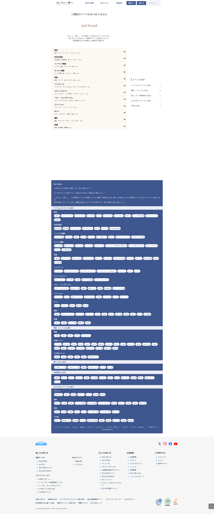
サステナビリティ (136, 463)
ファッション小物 (90, 297)
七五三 (117, 344)
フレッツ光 (106, 463)
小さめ (84, 412)
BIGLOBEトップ (96, 503)
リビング (71, 378)
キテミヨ (90, 427)
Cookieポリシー (130, 499)
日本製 (74, 394)
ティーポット (108, 258)
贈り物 (79, 305)
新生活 (115, 348)
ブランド (133, 460)
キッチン (64, 378)
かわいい (57, 420)
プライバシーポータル (113, 499)
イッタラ (89, 394)
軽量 (71, 412)
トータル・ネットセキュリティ (50, 485)
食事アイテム (92, 288)
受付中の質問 (89, 3)
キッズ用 (110, 367)
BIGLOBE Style (135, 473)
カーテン (137, 271)
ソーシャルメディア (137, 476)
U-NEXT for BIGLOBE (47, 489)
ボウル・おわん (77, 258)
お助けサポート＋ (45, 479)
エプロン (57, 250)
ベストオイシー (99, 427)
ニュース (133, 467)
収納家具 (57, 220)
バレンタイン (80, 348)
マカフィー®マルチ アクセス (111, 484)
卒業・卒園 (108, 348)
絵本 (84, 288)
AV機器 (88, 323)
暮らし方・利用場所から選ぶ (141, 95)
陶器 (71, 403)
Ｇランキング (59, 427)
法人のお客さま (105, 452)
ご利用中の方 (160, 452)
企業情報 (130, 452)
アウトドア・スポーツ (68, 314)
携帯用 (57, 412)
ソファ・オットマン (67, 216)
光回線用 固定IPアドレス (110, 470)
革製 (129, 403)
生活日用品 (58, 228)
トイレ (117, 378)
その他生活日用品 (115, 228)
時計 (77, 237)
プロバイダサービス (109, 467)
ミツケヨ (132, 427)
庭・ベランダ (125, 378)
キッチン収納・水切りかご (136, 246)
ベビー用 (103, 367)
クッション (91, 237)
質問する (131, 3)
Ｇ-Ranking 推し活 (107, 429)
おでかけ (57, 382)
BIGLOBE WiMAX (45, 471)
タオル (97, 228)
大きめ (77, 412)
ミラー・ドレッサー (151, 216)
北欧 (67, 394)
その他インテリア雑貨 (138, 237)
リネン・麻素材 (92, 403)
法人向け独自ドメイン (109, 488)
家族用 (84, 367)
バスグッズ (105, 228)
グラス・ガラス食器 (119, 258)
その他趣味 (147, 314)
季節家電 (81, 323)
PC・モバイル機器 (87, 280)
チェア (99, 216)
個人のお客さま (42, 452)
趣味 (57, 314)
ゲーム (140, 314)
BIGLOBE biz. (107, 457)
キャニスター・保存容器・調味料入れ (116, 246)
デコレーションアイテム (102, 280)
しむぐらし (79, 464)
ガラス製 (57, 403)
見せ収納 (75, 420)
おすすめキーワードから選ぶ (141, 100)
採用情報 (133, 470)
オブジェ (111, 237)
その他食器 (58, 262)
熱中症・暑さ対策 (93, 420)
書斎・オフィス (149, 378)
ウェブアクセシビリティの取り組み (72, 499)
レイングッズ (124, 297)
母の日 (74, 344)
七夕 (87, 344)
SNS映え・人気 (66, 420)
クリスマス (131, 344)
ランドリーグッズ (76, 228)
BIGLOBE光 (43, 461)
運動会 (84, 357)
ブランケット (122, 271)
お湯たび (82, 427)
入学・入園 (99, 348)
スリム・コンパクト (104, 403)
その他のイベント (93, 357)
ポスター (83, 237)
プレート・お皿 (66, 258)
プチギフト (65, 305)
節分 (64, 348)
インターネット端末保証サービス (50, 482)
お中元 (94, 344)
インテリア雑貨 (59, 237)
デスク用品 (70, 280)
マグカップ (99, 258)
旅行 (133, 314)
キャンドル (69, 237)
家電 (57, 323)
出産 (71, 357)
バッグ (67, 297)
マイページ (154, 3)
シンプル (83, 420)
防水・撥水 (143, 403)
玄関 (87, 378)
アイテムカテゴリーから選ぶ (141, 85)
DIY (98, 314)
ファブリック (59, 271)
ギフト (57, 305)
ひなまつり (72, 348)
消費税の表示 (52, 499)
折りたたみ (116, 412)
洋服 (99, 297)
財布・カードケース (77, 297)
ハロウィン (109, 344)
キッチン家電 (72, 323)
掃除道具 (66, 228)
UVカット (121, 403)
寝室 (57, 378)
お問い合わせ (40, 499)
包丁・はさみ (79, 246)
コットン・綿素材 (81, 403)
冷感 (135, 403)
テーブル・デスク (80, 216)
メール (160, 460)
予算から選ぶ (135, 106)
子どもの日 (67, 344)
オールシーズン (86, 336)
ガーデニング (90, 314)
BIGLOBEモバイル (45, 467)
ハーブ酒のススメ (151, 427)
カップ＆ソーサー (89, 258)
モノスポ (109, 427)
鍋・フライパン (69, 246)
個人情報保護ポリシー (95, 499)
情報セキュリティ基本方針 (66, 503)
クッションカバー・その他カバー (107, 271)
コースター (130, 258)
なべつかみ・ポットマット (88, 271)
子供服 (100, 288)
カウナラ (125, 427)
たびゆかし (141, 427)
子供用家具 (108, 288)
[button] (89, 51)
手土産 (86, 305)
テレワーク (116, 420)
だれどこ (67, 427)
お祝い (72, 305)
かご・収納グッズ (102, 237)
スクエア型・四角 (106, 412)
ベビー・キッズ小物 (118, 288)
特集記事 (119, 3)
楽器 (126, 314)
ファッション (59, 297)
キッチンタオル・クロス (71, 271)
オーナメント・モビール (123, 237)
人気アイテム (104, 3)
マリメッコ (81, 394)
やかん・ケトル (99, 246)
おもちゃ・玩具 (75, 288)
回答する (141, 3)
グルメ (111, 314)
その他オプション (45, 492)
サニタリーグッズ (88, 228)
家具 (57, 216)
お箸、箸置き (148, 258)
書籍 (105, 314)
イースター (58, 344)
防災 (102, 420)
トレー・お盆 (89, 246)
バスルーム (103, 378)
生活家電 (64, 323)
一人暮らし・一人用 (60, 367)
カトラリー (139, 258)
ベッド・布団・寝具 (138, 216)
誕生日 (57, 357)
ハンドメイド (80, 314)
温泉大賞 (78, 461)
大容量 (64, 412)
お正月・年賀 (146, 344)
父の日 (81, 344)
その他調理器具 (66, 250)
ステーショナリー (60, 280)
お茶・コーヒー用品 (151, 246)
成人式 (57, 348)
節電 (109, 420)
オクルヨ (75, 427)
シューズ (115, 297)
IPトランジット (107, 479)
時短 (124, 420)
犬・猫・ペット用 (93, 367)
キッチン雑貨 (59, 246)
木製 (64, 403)
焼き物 (103, 394)
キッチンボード (108, 216)
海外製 (96, 394)
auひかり (42, 464)
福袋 (155, 344)
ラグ (130, 271)
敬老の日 (101, 344)
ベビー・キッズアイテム (62, 288)
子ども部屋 (95, 378)
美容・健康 (119, 314)
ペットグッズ (107, 297)
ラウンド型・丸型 (93, 412)
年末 (138, 344)
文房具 (78, 280)
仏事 (77, 357)
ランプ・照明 (91, 216)
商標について (83, 503)
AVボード (128, 216)
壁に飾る (134, 378)
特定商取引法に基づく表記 (45, 503)
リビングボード (119, 216)
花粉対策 (131, 420)
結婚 (64, 357)
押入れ (141, 378)
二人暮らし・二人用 (74, 367)
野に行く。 (117, 427)
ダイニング (79, 378)
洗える (114, 403)
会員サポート (162, 463)
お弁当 (156, 258)
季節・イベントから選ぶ (139, 90)
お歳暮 (123, 344)
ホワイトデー (90, 348)
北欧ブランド (59, 394)
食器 (57, 258)
